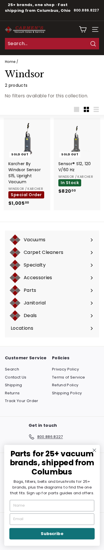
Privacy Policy (65, 369)
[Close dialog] (94, 450)
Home (10, 61)
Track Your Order (21, 401)
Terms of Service (68, 377)
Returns (12, 393)
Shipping (13, 385)
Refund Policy (65, 385)
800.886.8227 (86, 10)
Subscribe (52, 534)
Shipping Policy (67, 393)
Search (12, 369)
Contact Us (16, 377)
